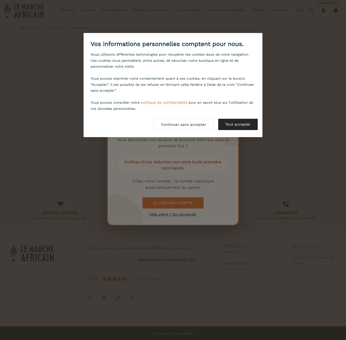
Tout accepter (238, 124)
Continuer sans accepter (183, 124)
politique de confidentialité (164, 102)
